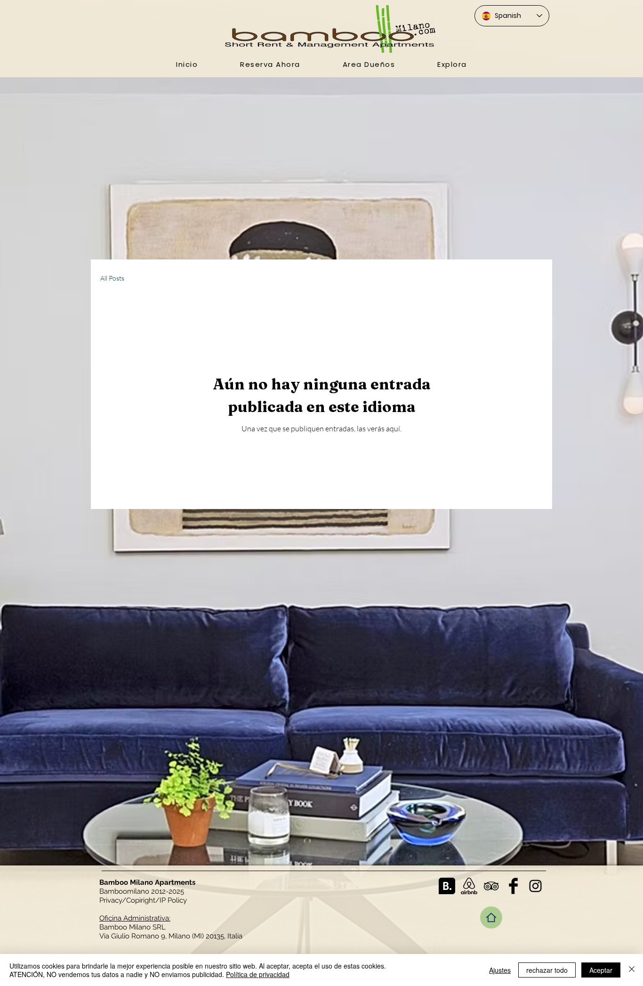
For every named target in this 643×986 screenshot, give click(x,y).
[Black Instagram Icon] (535, 886)
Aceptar (600, 970)
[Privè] (491, 917)
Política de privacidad (257, 974)
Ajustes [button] (500, 970)
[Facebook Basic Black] (513, 886)
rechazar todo (547, 970)
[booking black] (447, 886)
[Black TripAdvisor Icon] (491, 886)
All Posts (112, 278)
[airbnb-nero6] (469, 886)
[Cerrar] (631, 970)
